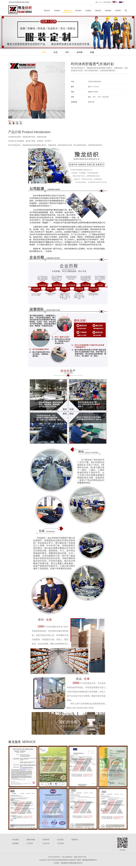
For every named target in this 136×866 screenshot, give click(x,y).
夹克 (55, 52)
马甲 (67, 52)
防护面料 (78, 10)
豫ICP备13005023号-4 (90, 860)
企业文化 (46, 843)
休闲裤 (80, 52)
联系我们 (118, 10)
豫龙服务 (108, 10)
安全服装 (57, 10)
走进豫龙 (88, 10)
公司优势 (60, 843)
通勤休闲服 (67, 10)
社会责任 (60, 840)
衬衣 (44, 52)
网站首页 (47, 10)
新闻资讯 (98, 10)
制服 (92, 52)
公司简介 (29, 843)
